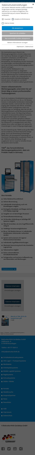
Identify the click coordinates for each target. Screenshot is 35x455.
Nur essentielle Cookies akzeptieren (17, 38)
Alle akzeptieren (17, 28)
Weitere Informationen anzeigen (17, 42)
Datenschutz (29, 46)
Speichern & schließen (17, 33)
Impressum (20, 46)
